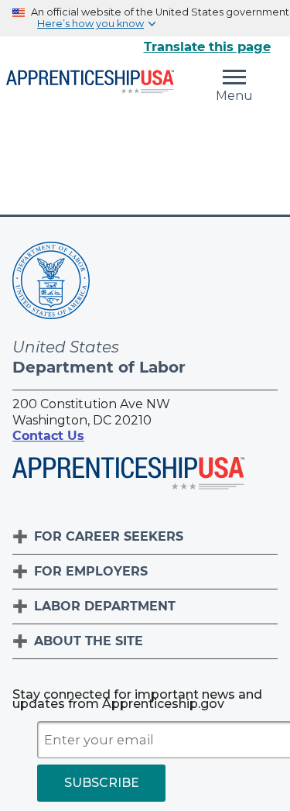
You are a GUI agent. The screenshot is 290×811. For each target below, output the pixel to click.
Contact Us (48, 435)
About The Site (88, 641)
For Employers (91, 571)
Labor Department (105, 606)
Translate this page (207, 46)
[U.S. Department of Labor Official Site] (51, 283)
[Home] (90, 83)
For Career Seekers (108, 536)
